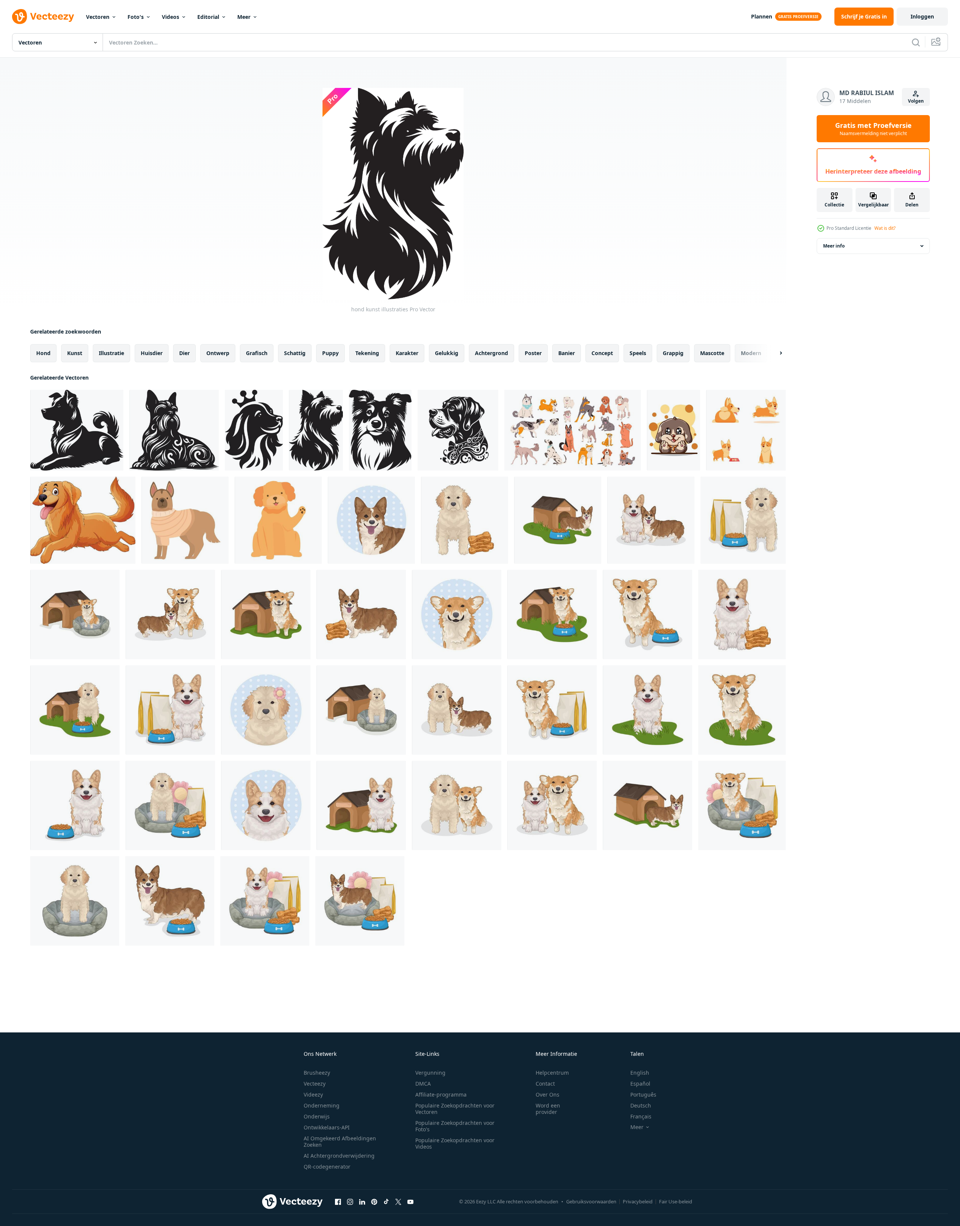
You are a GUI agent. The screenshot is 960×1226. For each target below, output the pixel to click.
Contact (545, 1083)
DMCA (423, 1083)
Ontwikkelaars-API (327, 1127)
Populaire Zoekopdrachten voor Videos (455, 1143)
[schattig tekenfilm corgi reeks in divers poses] (746, 430)
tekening (367, 353)
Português (643, 1094)
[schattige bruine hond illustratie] (673, 430)
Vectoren (97, 16)
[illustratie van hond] (371, 520)
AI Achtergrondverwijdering (339, 1155)
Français (640, 1116)
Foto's (135, 16)
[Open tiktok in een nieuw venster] (386, 1201)
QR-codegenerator (327, 1166)
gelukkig (446, 353)
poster (533, 353)
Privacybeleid (638, 1201)
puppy (330, 353)
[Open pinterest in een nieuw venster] (374, 1201)
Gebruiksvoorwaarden (591, 1201)
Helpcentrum (552, 1072)
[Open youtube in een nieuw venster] (410, 1201)
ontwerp (217, 353)
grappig (673, 353)
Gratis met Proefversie (873, 129)
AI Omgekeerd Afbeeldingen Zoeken (340, 1141)
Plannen (761, 16)
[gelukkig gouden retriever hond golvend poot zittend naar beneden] (278, 520)
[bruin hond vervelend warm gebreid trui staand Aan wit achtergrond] (185, 520)
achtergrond (491, 353)
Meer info (834, 246)
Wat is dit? (884, 228)
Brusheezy (317, 1072)
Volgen (916, 101)
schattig (295, 353)
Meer (243, 16)
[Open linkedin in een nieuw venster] (362, 1201)
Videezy (313, 1094)
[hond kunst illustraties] (76, 430)
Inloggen (922, 16)
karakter (407, 353)
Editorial (208, 16)
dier (184, 353)
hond (43, 353)
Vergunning (430, 1072)
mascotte (712, 353)
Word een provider (548, 1108)
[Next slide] (774, 353)
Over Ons (547, 1094)
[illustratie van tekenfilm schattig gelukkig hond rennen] (82, 520)
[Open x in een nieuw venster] (398, 1201)
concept (602, 353)
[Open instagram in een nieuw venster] (350, 1201)
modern (751, 353)
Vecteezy (315, 1083)
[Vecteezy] (43, 16)
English (639, 1072)
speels (638, 353)
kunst (74, 353)
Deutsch (640, 1105)
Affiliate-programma (441, 1094)
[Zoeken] (915, 42)
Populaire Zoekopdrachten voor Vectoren (455, 1108)
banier (566, 353)
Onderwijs (317, 1116)
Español (640, 1083)
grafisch (256, 353)
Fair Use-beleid (675, 1201)
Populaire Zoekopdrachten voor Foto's (455, 1126)
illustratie (111, 353)
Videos (170, 16)
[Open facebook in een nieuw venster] (338, 1201)
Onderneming (321, 1105)
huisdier (152, 353)
